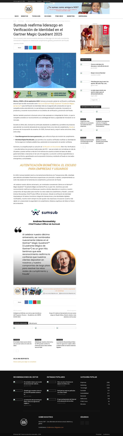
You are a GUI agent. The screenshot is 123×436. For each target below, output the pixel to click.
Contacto (39, 1)
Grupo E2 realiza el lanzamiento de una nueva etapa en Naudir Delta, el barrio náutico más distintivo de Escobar (62, 315)
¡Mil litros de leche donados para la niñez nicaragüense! (102, 141)
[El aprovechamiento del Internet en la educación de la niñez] (51, 401)
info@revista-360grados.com (55, 427)
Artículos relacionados (20, 323)
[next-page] (17, 351)
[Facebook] (105, 1)
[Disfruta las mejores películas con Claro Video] (51, 393)
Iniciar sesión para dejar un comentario (24, 361)
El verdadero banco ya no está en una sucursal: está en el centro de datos (22, 343)
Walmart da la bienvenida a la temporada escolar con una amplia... (87, 141)
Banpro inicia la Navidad (98, 73)
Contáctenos (106, 434)
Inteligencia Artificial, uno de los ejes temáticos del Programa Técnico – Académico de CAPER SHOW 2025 (27, 315)
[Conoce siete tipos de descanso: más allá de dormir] (84, 66)
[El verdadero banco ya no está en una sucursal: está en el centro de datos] (23, 333)
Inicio (17, 16)
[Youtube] (108, 1)
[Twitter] (30, 47)
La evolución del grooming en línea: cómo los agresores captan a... (33, 401)
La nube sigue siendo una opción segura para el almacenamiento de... (98, 92)
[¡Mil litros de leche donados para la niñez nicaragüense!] (103, 133)
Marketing (99, 119)
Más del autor (33, 323)
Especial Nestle (46, 1)
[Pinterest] (34, 47)
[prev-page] (14, 351)
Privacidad (98, 434)
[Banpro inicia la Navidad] (84, 75)
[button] (107, 16)
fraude (71, 127)
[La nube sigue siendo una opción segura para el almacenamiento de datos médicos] (84, 92)
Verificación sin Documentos (52, 147)
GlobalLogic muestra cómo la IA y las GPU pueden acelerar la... (32, 392)
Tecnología (21, 21)
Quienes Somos (31, 1)
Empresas (83, 119)
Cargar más (94, 100)
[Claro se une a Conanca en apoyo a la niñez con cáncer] (51, 384)
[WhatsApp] (39, 47)
